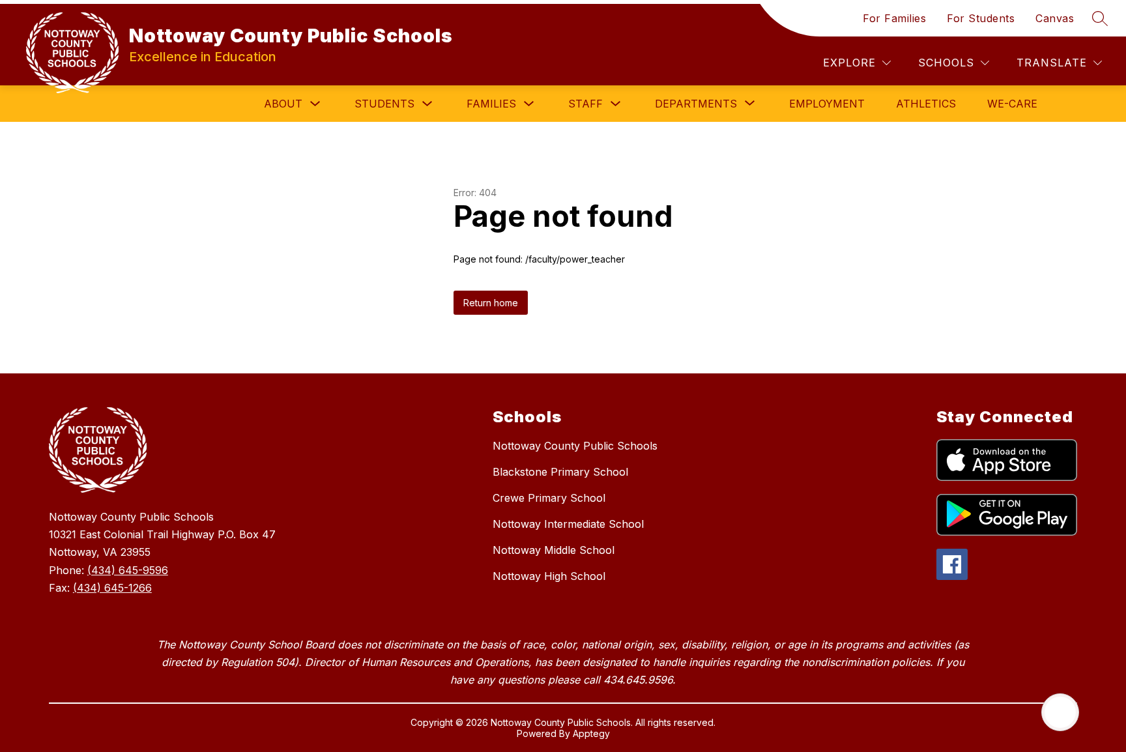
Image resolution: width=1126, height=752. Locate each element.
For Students (981, 18)
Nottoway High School (549, 576)
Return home (490, 302)
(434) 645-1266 (112, 587)
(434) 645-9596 (127, 570)
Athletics (926, 103)
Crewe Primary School (549, 497)
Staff (585, 103)
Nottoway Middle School (553, 550)
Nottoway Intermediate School (568, 523)
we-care (1012, 103)
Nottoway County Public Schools (575, 445)
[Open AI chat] (1060, 712)
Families (491, 103)
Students (384, 103)
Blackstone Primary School (560, 471)
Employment (827, 103)
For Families (894, 18)
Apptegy (591, 733)
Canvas (1054, 18)
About (283, 103)
